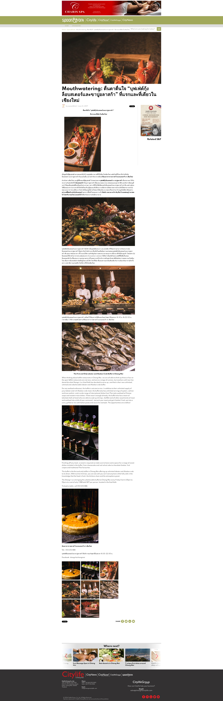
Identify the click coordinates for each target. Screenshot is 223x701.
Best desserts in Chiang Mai (111, 658)
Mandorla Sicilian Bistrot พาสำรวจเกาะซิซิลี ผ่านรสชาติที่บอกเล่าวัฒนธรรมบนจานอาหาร (155, 168)
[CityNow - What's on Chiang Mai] (103, 675)
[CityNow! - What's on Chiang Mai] (103, 20)
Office (89, 682)
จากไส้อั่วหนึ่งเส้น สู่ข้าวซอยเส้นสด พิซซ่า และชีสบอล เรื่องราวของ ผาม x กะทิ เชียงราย (155, 157)
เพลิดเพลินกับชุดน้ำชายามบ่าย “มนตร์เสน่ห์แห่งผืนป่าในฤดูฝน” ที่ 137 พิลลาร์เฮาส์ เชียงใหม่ (155, 145)
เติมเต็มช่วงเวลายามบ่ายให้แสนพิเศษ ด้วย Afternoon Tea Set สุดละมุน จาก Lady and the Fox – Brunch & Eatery (155, 192)
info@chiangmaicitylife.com (89, 688)
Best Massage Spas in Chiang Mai (85, 658)
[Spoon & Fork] (73, 20)
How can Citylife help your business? (141, 686)
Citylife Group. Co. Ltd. (74, 697)
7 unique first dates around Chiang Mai (137, 658)
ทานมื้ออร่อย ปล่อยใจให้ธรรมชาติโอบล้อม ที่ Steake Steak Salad (155, 203)
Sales (88, 684)
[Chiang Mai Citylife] (91, 20)
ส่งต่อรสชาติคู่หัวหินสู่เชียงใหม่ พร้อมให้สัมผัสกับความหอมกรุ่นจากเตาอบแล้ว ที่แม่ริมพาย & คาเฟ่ (155, 180)
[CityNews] (127, 20)
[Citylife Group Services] (115, 20)
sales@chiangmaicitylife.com (141, 689)
